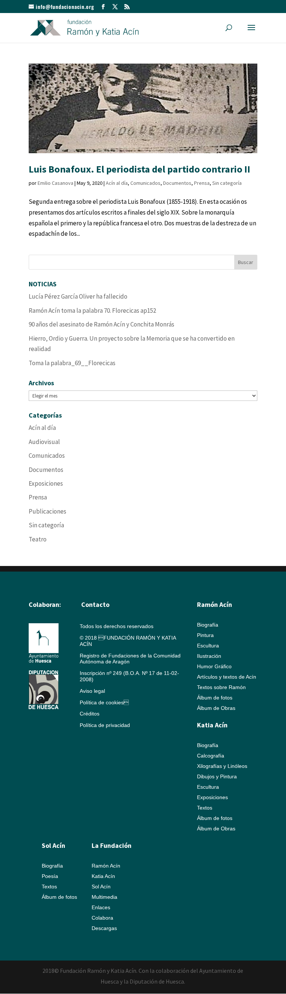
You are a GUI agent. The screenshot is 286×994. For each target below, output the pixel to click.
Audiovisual (44, 442)
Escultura (208, 646)
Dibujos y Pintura (217, 776)
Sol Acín (101, 887)
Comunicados (145, 183)
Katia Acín (212, 725)
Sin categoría (227, 183)
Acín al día (117, 183)
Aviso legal (92, 691)
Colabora (102, 918)
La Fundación (111, 845)
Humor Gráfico (214, 666)
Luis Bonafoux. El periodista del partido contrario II (139, 169)
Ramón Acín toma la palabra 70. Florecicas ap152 (92, 310)
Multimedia (104, 897)
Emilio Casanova (55, 183)
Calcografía (210, 756)
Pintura (205, 635)
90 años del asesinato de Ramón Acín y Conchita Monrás (101, 324)
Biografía (207, 625)
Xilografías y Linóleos (222, 766)
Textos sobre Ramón (221, 687)
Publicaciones (47, 511)
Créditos (89, 714)
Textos (204, 808)
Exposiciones (46, 483)
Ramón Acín (106, 866)
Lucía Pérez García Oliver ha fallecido (78, 296)
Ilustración (209, 656)
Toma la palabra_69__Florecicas (72, 363)
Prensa (202, 183)
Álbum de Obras (216, 708)
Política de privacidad (105, 725)
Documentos (177, 183)
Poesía (50, 876)
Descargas (104, 928)
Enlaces (101, 907)
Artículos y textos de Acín (226, 677)
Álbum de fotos (214, 698)
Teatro (38, 539)
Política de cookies (104, 702)
